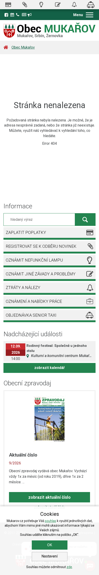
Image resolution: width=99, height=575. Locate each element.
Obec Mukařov (23, 47)
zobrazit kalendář (49, 368)
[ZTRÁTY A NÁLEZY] (74, 4)
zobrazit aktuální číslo (49, 497)
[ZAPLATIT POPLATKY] (8, 4)
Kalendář (12, 14)
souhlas (50, 521)
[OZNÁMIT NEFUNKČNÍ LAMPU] (41, 4)
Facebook (6, 14)
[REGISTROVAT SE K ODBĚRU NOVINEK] (25, 4)
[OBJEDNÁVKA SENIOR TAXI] (90, 4)
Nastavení (49, 556)
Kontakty (18, 14)
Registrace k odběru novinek (30, 14)
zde (69, 567)
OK (49, 545)
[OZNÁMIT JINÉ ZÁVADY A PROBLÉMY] (58, 4)
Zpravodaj (24, 14)
